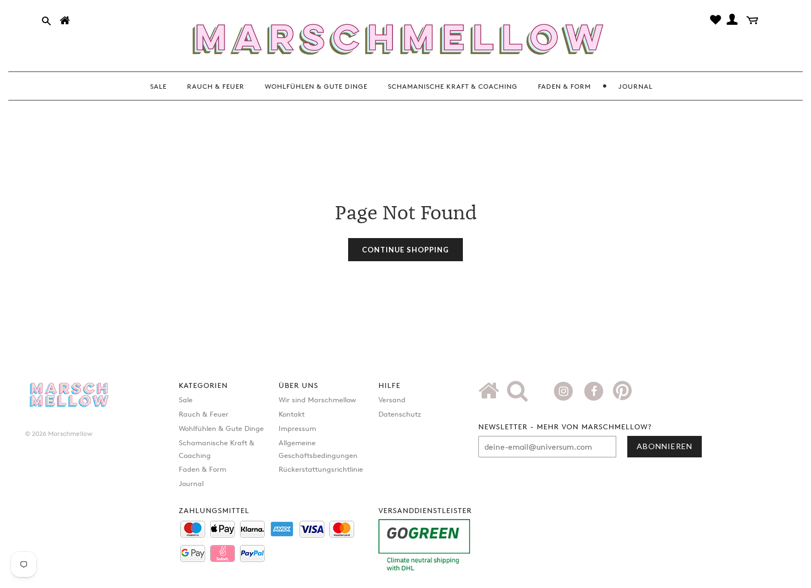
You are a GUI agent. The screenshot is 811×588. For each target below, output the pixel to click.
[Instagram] (564, 390)
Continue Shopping (405, 249)
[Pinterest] (622, 394)
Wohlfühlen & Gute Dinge (221, 428)
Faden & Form (202, 469)
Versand (392, 399)
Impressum (297, 428)
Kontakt (292, 413)
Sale (186, 399)
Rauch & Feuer (203, 413)
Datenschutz (399, 413)
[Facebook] (595, 390)
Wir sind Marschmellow (317, 399)
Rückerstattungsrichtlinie (321, 469)
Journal (191, 483)
